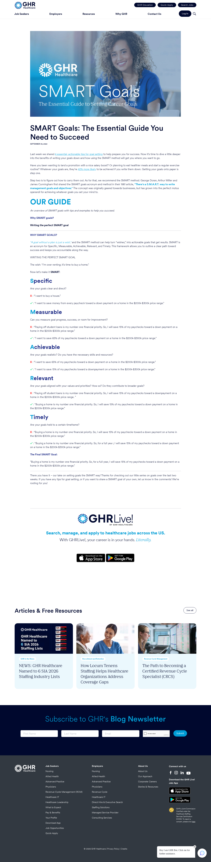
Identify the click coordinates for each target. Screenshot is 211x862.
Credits (124, 849)
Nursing (49, 771)
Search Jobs (187, 5)
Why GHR (121, 13)
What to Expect (53, 807)
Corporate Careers (147, 781)
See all (189, 610)
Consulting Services (102, 817)
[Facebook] (170, 773)
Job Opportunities (55, 828)
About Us (143, 766)
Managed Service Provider (105, 812)
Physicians (51, 786)
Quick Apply (167, 5)
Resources (89, 13)
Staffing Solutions (101, 807)
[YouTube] (188, 773)
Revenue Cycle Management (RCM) (64, 792)
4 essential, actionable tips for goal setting (79, 154)
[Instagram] (176, 773)
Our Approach (145, 776)
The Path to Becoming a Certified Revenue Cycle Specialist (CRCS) (164, 671)
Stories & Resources (148, 786)
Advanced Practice (55, 781)
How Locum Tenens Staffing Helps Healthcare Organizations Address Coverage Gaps (104, 673)
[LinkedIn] (182, 773)
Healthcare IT (52, 797)
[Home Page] (25, 4)
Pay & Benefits (53, 812)
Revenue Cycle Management (155, 659)
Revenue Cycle (99, 792)
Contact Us (154, 13)
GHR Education (145, 5)
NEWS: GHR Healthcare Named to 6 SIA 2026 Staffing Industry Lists (40, 671)
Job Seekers (21, 13)
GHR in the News (27, 659)
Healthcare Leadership (57, 802)
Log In (185, 13)
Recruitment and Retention (93, 659)
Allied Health (52, 776)
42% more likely (87, 169)
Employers (55, 13)
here (193, 822)
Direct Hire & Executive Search (107, 802)
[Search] (194, 14)
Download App (53, 823)
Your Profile (51, 817)
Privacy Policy (113, 849)
